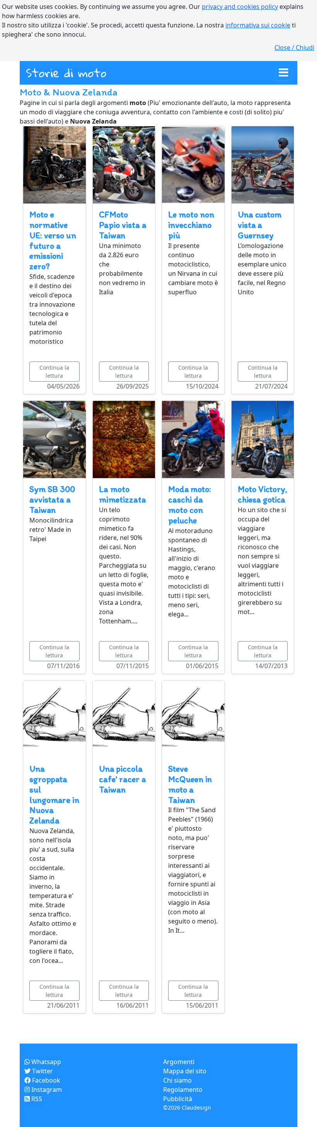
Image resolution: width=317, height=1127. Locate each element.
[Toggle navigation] (283, 73)
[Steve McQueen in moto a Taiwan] (193, 718)
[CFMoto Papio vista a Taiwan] (124, 164)
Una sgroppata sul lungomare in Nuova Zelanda (54, 795)
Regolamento (183, 1089)
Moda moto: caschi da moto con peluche (189, 505)
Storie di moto (66, 73)
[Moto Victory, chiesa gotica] (263, 439)
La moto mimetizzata (122, 494)
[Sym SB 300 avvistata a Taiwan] (54, 439)
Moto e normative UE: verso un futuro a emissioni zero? (52, 240)
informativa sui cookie (257, 25)
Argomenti (178, 1061)
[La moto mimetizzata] (124, 439)
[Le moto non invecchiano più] (193, 164)
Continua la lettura (54, 371)
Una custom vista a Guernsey (259, 225)
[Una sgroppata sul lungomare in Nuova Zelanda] (54, 718)
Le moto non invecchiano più (191, 225)
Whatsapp (45, 1061)
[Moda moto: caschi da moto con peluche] (193, 439)
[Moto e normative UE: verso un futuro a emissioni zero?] (54, 164)
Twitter (42, 1071)
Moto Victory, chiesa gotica (262, 494)
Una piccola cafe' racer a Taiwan (122, 779)
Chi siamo (177, 1080)
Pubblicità (177, 1099)
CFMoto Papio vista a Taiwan (122, 225)
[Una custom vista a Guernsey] (263, 164)
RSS (36, 1099)
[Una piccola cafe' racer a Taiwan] (124, 718)
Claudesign (196, 1107)
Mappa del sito (184, 1071)
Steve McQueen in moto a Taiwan (190, 784)
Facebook (45, 1080)
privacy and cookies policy (240, 6)
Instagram (46, 1089)
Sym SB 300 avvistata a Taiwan (52, 499)
